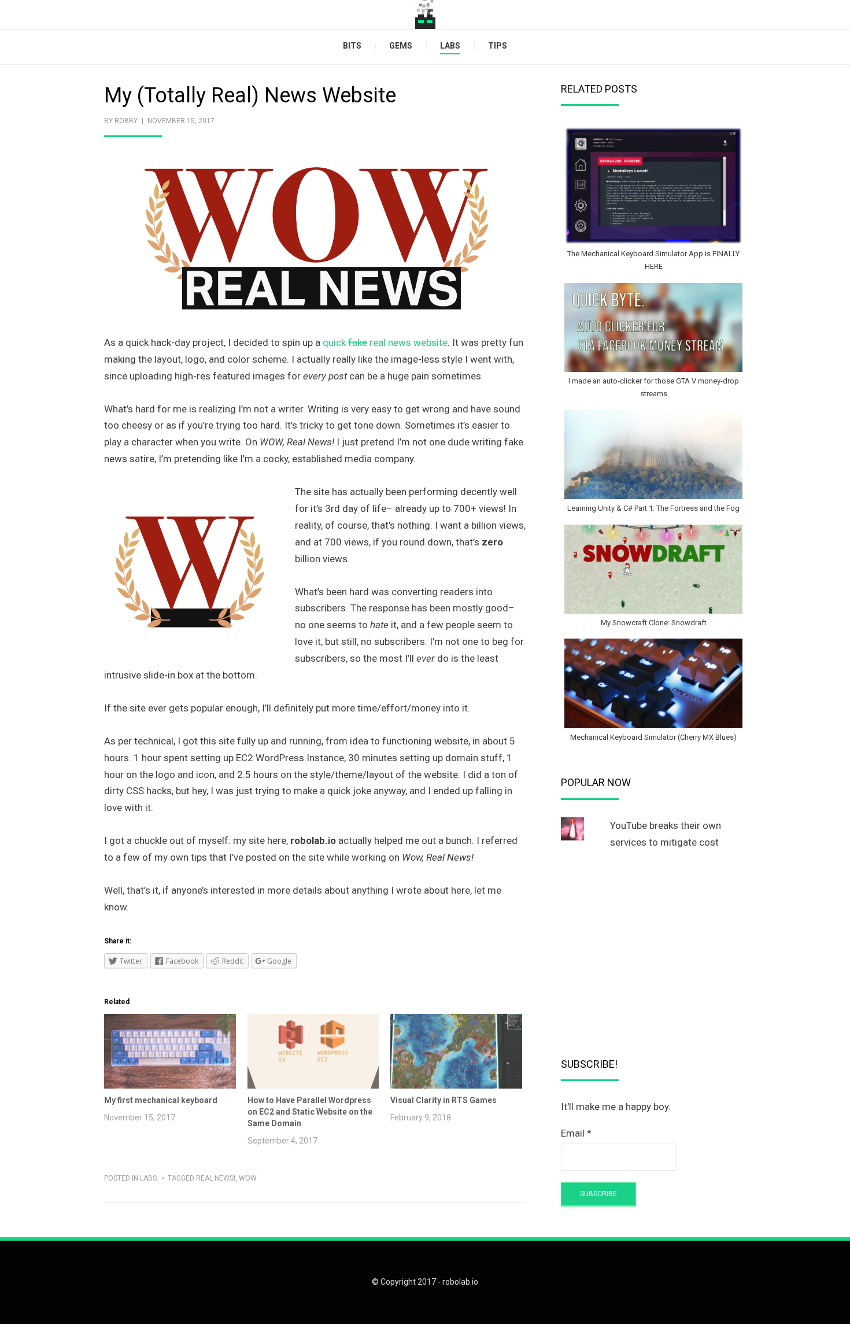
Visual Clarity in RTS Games (443, 1100)
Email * (576, 1133)
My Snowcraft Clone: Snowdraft (654, 622)
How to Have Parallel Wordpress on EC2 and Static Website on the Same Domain (309, 1112)
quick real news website (385, 342)
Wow (248, 1178)
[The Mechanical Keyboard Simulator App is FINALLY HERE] (653, 185)
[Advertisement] (653, 959)
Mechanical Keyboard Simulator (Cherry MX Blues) (653, 737)
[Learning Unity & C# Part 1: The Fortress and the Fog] (653, 453)
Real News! (215, 1178)
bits (352, 45)
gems (400, 45)
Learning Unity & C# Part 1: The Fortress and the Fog (653, 508)
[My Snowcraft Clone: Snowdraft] (653, 568)
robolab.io (460, 1281)
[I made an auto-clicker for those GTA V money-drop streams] (653, 326)
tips (497, 45)
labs (450, 45)
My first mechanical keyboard (160, 1100)
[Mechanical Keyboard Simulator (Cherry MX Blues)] (653, 682)
